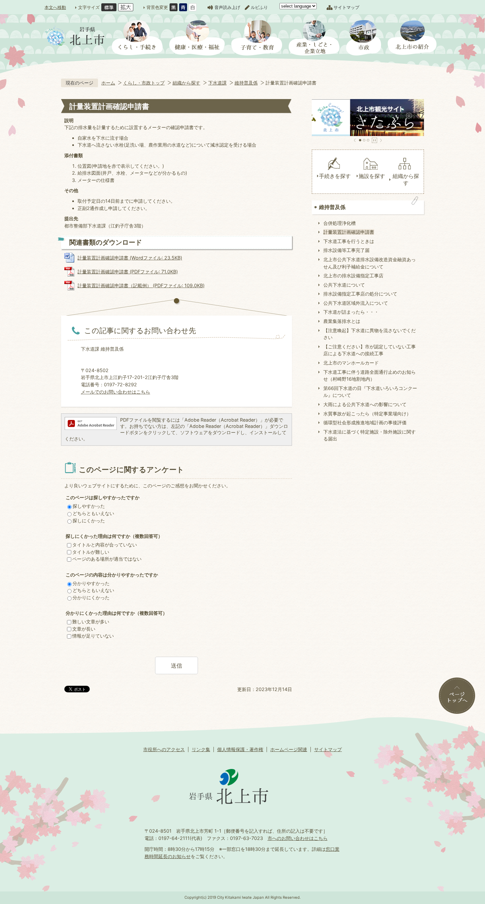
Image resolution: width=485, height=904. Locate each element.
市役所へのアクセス (164, 749)
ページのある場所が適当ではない (107, 559)
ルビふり (259, 7)
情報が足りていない (93, 636)
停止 (374, 140)
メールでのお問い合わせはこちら (115, 392)
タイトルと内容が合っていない (104, 544)
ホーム (108, 83)
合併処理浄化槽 (339, 223)
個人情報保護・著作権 (240, 749)
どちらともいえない (93, 513)
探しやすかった (89, 506)
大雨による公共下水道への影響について (364, 404)
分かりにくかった (91, 597)
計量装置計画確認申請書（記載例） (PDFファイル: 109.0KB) (141, 285)
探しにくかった (89, 520)
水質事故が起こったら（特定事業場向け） (367, 413)
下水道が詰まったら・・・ (351, 312)
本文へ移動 (55, 7)
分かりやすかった (91, 583)
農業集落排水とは (341, 321)
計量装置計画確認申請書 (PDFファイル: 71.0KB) (128, 271)
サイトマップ (346, 7)
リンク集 (201, 749)
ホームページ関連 (288, 749)
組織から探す (186, 83)
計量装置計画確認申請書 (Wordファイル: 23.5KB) (130, 258)
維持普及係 (246, 83)
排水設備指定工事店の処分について (360, 293)
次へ (381, 140)
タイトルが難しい (90, 552)
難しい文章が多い (90, 621)
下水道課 (217, 83)
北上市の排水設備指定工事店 (353, 275)
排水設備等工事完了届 (346, 250)
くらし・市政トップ (144, 83)
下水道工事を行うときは (348, 241)
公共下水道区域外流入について (355, 303)
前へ (355, 140)
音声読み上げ (227, 7)
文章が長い (83, 629)
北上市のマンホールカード (351, 362)
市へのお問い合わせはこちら (298, 838)
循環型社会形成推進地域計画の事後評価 (364, 422)
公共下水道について (344, 285)
